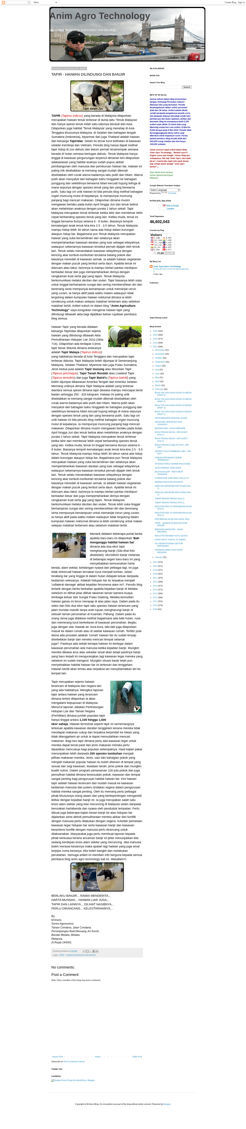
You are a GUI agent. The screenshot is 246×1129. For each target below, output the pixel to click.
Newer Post (57, 1057)
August (158, 366)
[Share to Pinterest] (97, 951)
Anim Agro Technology (99, 16)
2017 (155, 578)
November (160, 354)
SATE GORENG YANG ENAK (168, 468)
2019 (155, 570)
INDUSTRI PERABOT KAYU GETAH (171, 536)
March (158, 385)
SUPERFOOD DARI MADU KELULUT (172, 478)
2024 (155, 339)
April (157, 381)
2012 (155, 597)
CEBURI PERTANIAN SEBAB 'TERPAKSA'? (168, 458)
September (160, 362)
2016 (155, 582)
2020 (155, 566)
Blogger (167, 1104)
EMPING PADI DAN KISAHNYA (169, 482)
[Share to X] (90, 951)
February (159, 389)
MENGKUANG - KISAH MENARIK (170, 428)
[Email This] (84, 951)
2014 (155, 589)
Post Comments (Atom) (74, 1061)
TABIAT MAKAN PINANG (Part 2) (169, 498)
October (159, 358)
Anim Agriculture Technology (167, 266)
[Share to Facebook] (94, 951)
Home (97, 1057)
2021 (155, 562)
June (157, 373)
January (159, 557)
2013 (155, 593)
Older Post (137, 1057)
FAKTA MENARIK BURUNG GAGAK (171, 418)
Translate (172, 193)
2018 (155, 574)
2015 (155, 586)
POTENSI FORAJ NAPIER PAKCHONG (172, 464)
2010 (155, 605)
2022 (155, 346)
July (157, 369)
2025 (155, 335)
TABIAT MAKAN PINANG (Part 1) (169, 502)
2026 (155, 331)
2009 (155, 609)
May (157, 377)
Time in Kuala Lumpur (172, 207)
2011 (155, 601)
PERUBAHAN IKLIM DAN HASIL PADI (172, 519)
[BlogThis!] (87, 951)
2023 (155, 343)
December (160, 350)
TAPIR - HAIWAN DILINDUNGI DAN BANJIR (77, 955)
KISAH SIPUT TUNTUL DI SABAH (170, 540)
